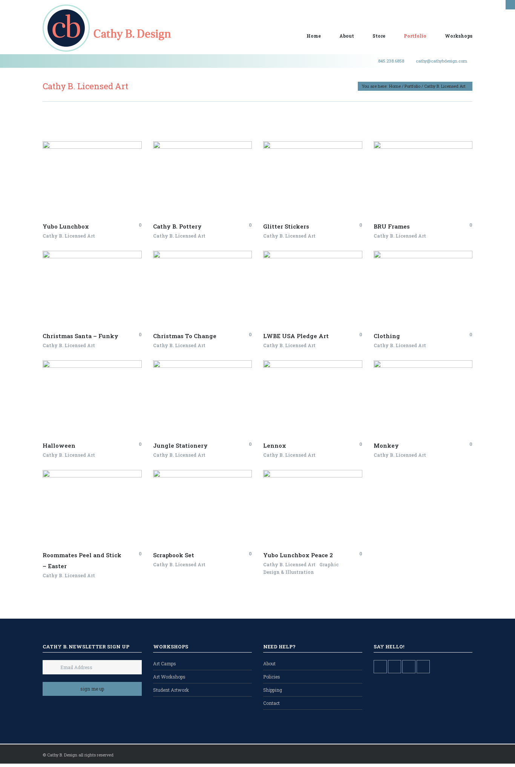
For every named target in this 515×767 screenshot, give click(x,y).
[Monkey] (430, 411)
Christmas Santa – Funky (80, 336)
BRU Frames (392, 226)
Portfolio (415, 36)
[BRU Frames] (430, 192)
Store (378, 36)
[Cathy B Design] (107, 28)
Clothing (387, 336)
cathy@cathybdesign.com (441, 61)
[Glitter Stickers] (320, 192)
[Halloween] (99, 411)
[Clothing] (430, 302)
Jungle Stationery (180, 445)
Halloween (59, 445)
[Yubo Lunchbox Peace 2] (320, 521)
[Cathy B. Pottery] (210, 192)
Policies (271, 677)
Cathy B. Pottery (177, 226)
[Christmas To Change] (210, 302)
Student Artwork (171, 690)
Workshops (458, 36)
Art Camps (164, 663)
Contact (271, 703)
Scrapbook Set (173, 555)
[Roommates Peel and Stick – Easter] (99, 521)
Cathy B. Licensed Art (69, 236)
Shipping (272, 690)
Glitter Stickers (286, 226)
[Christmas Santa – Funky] (99, 302)
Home (314, 36)
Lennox (274, 445)
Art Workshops (169, 677)
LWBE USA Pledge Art (296, 336)
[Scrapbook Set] (210, 521)
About (346, 36)
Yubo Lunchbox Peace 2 (298, 555)
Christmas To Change (184, 336)
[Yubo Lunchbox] (84, 164)
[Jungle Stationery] (210, 411)
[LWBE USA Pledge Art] (320, 302)
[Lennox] (320, 411)
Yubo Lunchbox (66, 226)
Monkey (386, 445)
